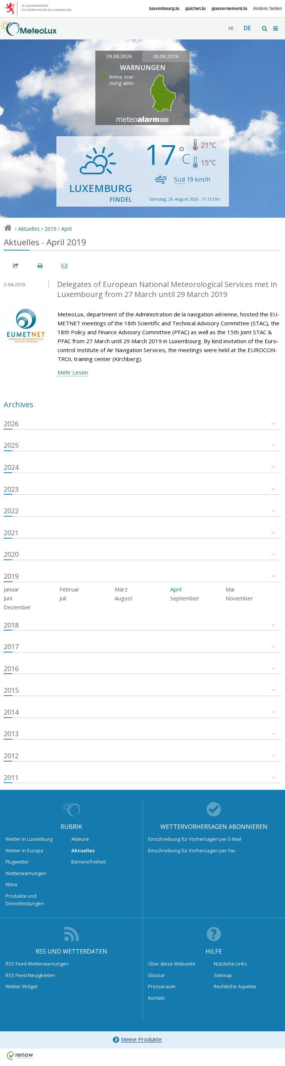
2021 (11, 532)
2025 (11, 445)
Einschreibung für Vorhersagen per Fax (192, 850)
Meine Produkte (141, 1039)
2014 (11, 712)
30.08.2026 (166, 56)
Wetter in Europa (24, 850)
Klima (11, 884)
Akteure (80, 839)
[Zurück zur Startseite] (28, 32)
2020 (11, 554)
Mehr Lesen (73, 372)
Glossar (156, 975)
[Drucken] (40, 266)
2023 (11, 489)
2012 (11, 755)
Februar (69, 589)
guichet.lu (195, 8)
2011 (11, 777)
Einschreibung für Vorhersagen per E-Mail (194, 839)
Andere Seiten (267, 8)
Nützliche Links (230, 963)
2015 (11, 690)
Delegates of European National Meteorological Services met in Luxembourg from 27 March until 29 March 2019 (167, 289)
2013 (11, 733)
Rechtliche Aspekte (235, 986)
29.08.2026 (119, 56)
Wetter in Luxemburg (29, 839)
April (66, 228)
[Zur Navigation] (276, 28)
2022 (11, 510)
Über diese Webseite (172, 963)
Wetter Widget (21, 986)
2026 (11, 423)
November (239, 598)
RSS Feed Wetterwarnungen (37, 963)
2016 (11, 668)
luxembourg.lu (164, 8)
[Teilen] (16, 266)
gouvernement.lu (229, 8)
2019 (50, 228)
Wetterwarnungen (26, 873)
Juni (8, 598)
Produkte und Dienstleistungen (25, 900)
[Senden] (65, 266)
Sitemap (223, 975)
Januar (11, 589)
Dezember (17, 607)
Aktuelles (29, 228)
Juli (62, 598)
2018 (11, 624)
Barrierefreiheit (88, 861)
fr (231, 28)
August (123, 598)
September (184, 598)
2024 (11, 467)
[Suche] (265, 28)
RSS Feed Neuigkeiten (30, 975)
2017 (11, 646)
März (121, 589)
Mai (230, 589)
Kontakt (156, 998)
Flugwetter (17, 861)
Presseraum (162, 986)
